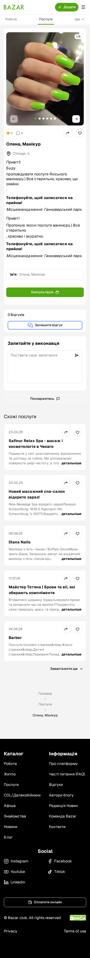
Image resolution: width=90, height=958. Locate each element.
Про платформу (63, 763)
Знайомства (15, 816)
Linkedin (18, 882)
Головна (45, 693)
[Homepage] (14, 7)
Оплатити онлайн (48, 902)
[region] (45, 78)
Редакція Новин (63, 805)
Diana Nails (19, 542)
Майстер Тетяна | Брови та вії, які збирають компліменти (42, 590)
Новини (10, 826)
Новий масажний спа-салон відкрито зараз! (37, 494)
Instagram (19, 861)
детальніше (71, 463)
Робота (11, 19)
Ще (77, 19)
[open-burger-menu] (83, 7)
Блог (8, 837)
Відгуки (56, 784)
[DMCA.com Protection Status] (78, 918)
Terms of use (75, 931)
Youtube (18, 871)
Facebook (63, 861)
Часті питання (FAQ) (67, 774)
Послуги (46, 19)
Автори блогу (61, 795)
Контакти (57, 826)
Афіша (10, 805)
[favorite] (80, 133)
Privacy (10, 931)
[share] (67, 133)
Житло (10, 774)
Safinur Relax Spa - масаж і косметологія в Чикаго (36, 443)
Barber (15, 637)
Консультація (42, 292)
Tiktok (59, 871)
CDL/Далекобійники (22, 795)
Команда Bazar (62, 816)
